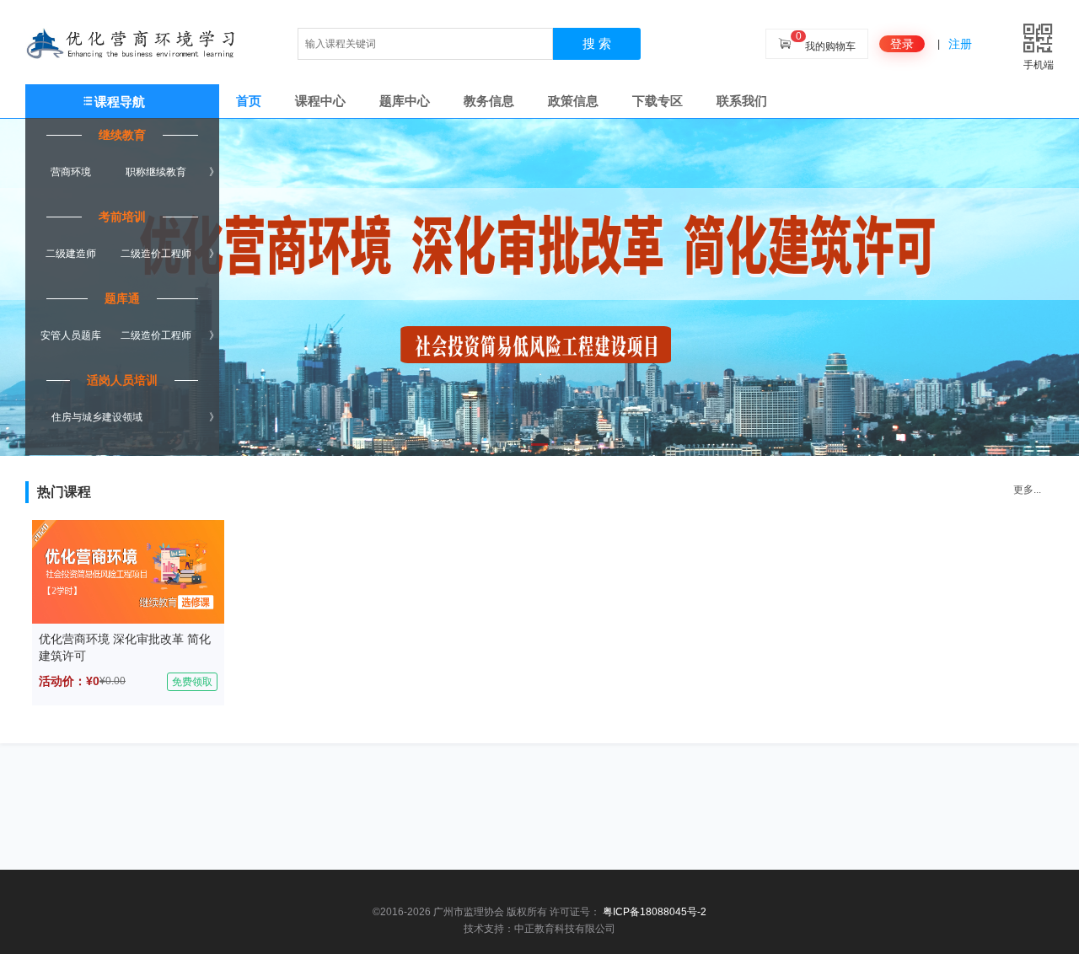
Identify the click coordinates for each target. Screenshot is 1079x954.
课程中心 (320, 101)
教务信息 (489, 101)
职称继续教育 (156, 172)
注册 (960, 44)
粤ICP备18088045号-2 (654, 912)
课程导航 (119, 101)
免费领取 (192, 682)
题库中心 (404, 101)
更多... (1027, 490)
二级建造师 (71, 254)
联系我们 (742, 101)
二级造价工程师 (156, 254)
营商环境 (71, 172)
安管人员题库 (70, 335)
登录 (902, 44)
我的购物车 (830, 46)
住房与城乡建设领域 (96, 417)
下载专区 (657, 101)
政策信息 (573, 101)
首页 (248, 101)
